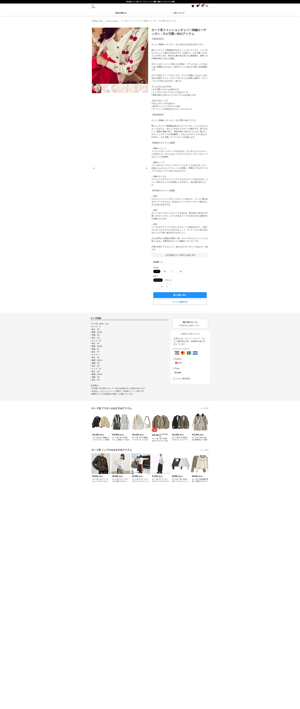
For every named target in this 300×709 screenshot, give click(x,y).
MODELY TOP (97, 21)
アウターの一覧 (111, 21)
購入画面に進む (180, 295)
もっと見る (204, 408)
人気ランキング (179, 13)
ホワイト (158, 280)
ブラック (168, 280)
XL (181, 271)
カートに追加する (180, 302)
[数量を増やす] (166, 286)
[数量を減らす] (156, 286)
